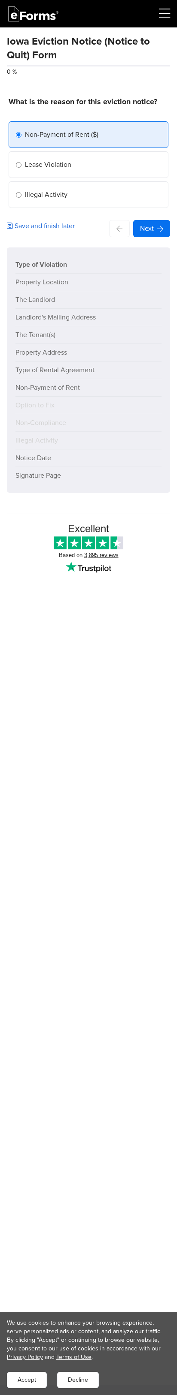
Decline (78, 1379)
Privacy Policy (25, 1357)
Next (147, 228)
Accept (27, 1379)
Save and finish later (44, 226)
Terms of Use (74, 1357)
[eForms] (33, 14)
